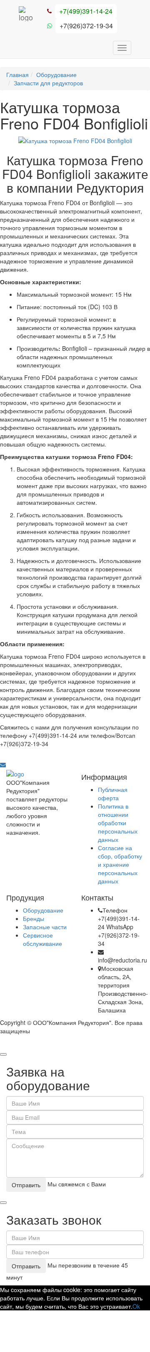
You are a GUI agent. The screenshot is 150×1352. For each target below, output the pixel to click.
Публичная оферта (113, 793)
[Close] (3, 1054)
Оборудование (56, 74)
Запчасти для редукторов (48, 83)
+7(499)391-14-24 (85, 11)
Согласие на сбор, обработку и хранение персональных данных (120, 864)
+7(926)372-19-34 (86, 25)
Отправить (26, 1185)
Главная (17, 74)
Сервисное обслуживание (42, 939)
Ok (136, 1306)
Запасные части (45, 927)
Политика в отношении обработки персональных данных (118, 822)
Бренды (33, 918)
